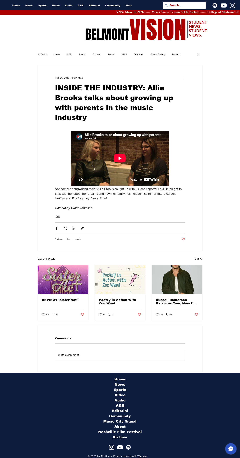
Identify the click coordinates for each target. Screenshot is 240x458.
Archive (120, 437)
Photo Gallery (158, 54)
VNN (124, 54)
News (57, 54)
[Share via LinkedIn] (74, 228)
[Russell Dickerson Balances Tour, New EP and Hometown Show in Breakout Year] (177, 279)
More (175, 54)
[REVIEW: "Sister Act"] (63, 279)
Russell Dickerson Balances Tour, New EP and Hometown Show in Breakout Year (176, 301)
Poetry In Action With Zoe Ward (117, 301)
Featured (139, 54)
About (120, 427)
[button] (198, 54)
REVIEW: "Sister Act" (60, 300)
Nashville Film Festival (120, 432)
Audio (120, 400)
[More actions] (183, 78)
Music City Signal (120, 421)
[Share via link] (82, 228)
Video (120, 395)
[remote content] (120, 159)
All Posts (42, 54)
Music (111, 54)
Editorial (120, 411)
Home (119, 379)
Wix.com (142, 456)
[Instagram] (232, 5)
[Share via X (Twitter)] (65, 228)
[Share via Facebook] (56, 228)
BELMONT (107, 34)
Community (120, 416)
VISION (157, 30)
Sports (82, 54)
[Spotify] (215, 5)
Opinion (97, 54)
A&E (69, 54)
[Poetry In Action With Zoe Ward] (120, 279)
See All (199, 258)
